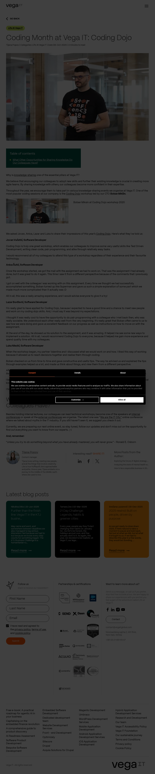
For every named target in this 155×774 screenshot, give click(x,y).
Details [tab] (77, 373)
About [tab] (123, 373)
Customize (76, 400)
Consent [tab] (32, 373)
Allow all (121, 400)
